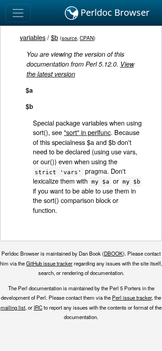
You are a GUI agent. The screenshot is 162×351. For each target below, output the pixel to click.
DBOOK (113, 253)
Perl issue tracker (132, 297)
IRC (38, 307)
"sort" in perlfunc (87, 132)
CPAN (87, 37)
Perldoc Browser (113, 12)
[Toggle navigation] (18, 13)
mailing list (12, 307)
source (69, 37)
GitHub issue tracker (49, 263)
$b (54, 37)
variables (32, 37)
